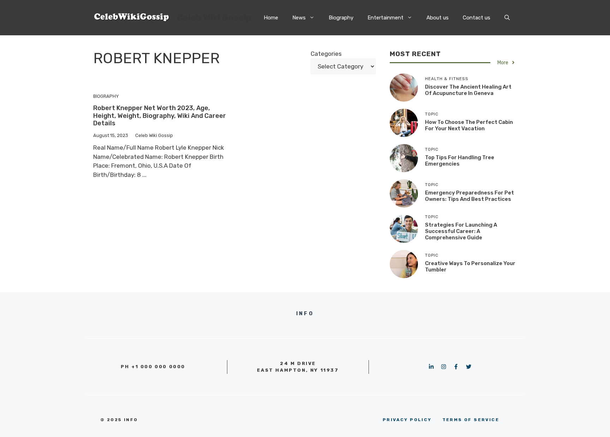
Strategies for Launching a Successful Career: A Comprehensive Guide (461, 231)
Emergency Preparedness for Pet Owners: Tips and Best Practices (469, 196)
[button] (507, 17)
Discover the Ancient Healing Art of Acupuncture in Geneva (468, 90)
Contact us (476, 17)
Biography (341, 17)
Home (271, 17)
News (299, 17)
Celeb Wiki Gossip (214, 17)
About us (437, 17)
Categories (326, 53)
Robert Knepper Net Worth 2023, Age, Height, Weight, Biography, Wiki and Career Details (159, 115)
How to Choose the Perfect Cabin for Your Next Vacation (469, 125)
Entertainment (385, 17)
